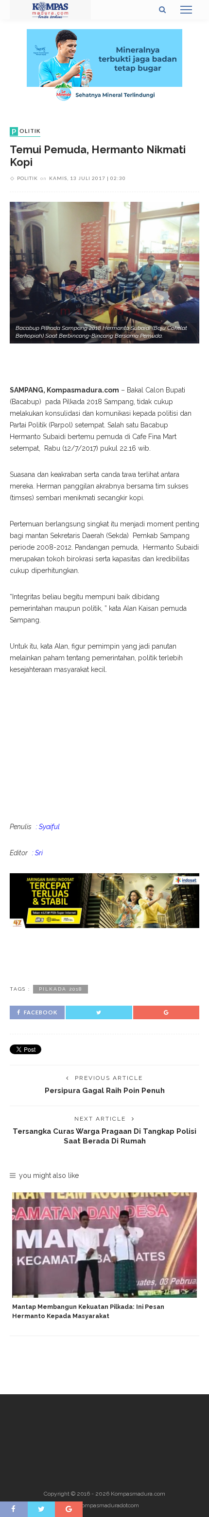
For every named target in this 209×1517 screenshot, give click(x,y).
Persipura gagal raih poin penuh (105, 1090)
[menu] (186, 10)
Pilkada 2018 (60, 989)
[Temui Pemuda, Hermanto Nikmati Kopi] (104, 272)
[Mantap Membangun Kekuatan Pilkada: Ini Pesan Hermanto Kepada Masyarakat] (104, 1245)
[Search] (162, 9)
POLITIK (26, 131)
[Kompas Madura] (50, 9)
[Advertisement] (104, 955)
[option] (104, 1256)
